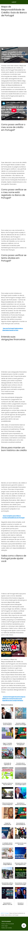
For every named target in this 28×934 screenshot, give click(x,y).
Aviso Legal (4, 926)
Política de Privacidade (7, 924)
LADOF (14, 2)
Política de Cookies (6, 928)
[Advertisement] (14, 32)
